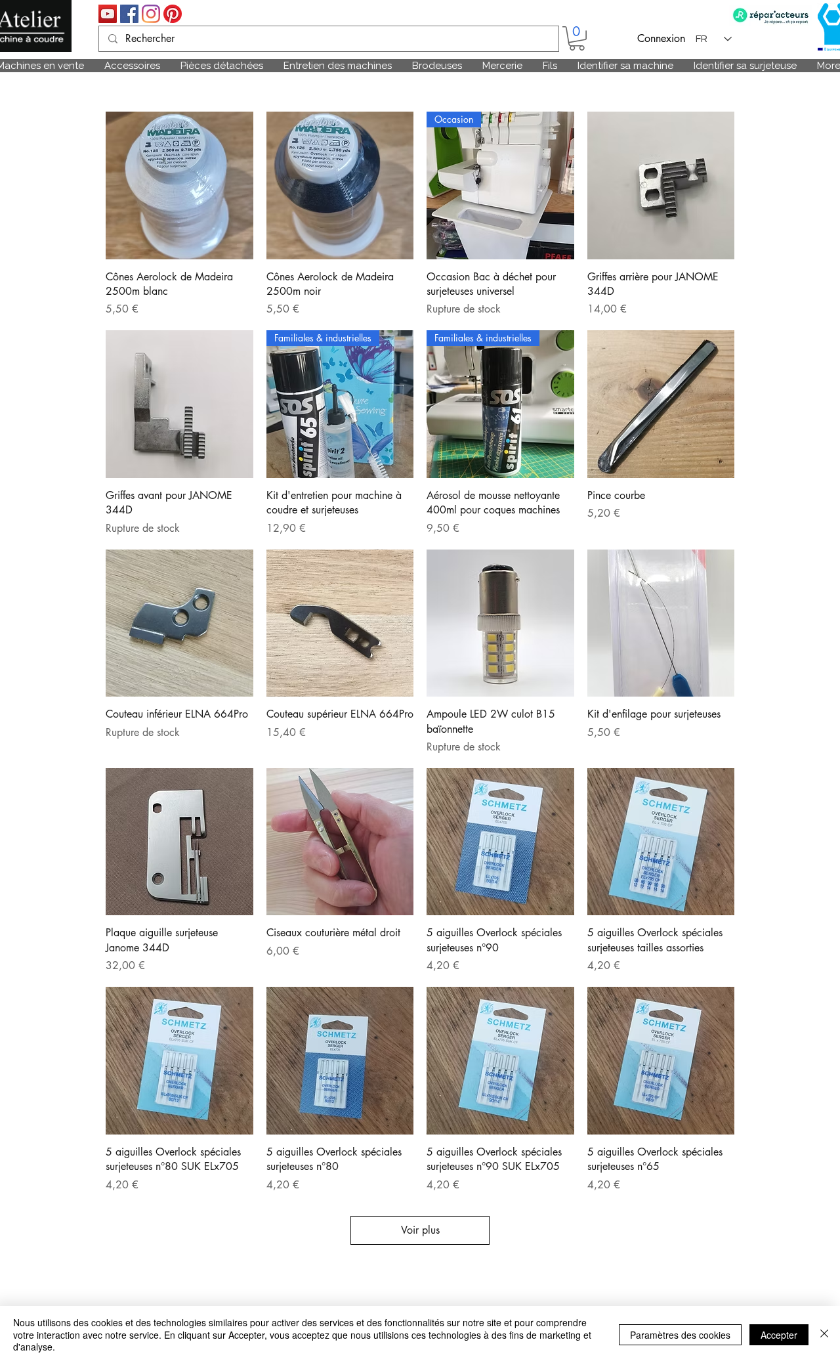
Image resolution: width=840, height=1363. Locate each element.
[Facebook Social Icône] (129, 14)
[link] (576, 38)
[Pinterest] (172, 14)
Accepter (779, 1334)
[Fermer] (824, 1334)
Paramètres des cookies (680, 1334)
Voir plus (420, 1230)
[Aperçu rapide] (179, 185)
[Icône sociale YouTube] (107, 14)
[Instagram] (151, 14)
